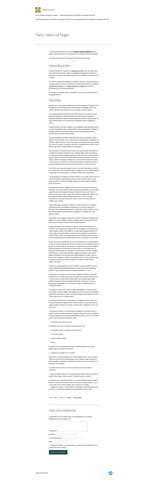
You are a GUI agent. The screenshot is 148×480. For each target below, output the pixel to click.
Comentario (53, 431)
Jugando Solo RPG (48, 10)
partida (69, 397)
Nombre (52, 434)
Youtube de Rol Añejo (56, 86)
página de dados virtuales (75, 86)
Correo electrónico (55, 438)
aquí (88, 58)
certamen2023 (77, 397)
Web (50, 441)
